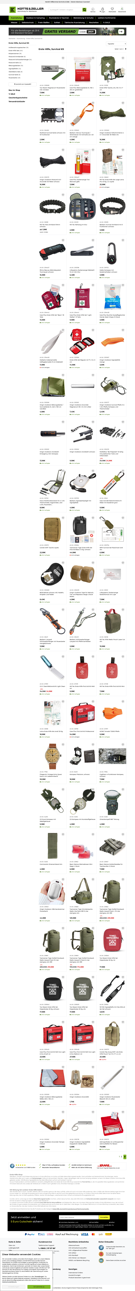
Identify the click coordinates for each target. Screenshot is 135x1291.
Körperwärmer (15, 53)
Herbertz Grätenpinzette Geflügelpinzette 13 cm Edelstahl (51, 361)
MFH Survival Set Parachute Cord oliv (111, 548)
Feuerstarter (14, 78)
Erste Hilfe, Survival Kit (19, 43)
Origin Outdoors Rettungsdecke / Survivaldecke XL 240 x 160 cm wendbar (51, 407)
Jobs (10, 1250)
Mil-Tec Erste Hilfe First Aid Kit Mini (112, 686)
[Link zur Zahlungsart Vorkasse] (100, 1234)
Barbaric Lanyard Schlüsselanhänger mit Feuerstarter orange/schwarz (52, 641)
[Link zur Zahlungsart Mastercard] (93, 1234)
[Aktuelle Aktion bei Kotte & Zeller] (67, 31)
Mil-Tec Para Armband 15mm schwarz (50, 225)
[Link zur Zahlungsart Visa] (84, 1234)
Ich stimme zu (39, 1287)
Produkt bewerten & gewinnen (79, 1277)
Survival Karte (14, 74)
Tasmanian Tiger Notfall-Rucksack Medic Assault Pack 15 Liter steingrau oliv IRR (52, 960)
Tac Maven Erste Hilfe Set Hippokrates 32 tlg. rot (109, 959)
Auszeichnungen (75, 1275)
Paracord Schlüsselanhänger (20, 59)
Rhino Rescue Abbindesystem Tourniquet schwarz (50, 271)
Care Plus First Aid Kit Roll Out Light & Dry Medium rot (82, 1053)
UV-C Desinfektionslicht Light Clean (52, 686)
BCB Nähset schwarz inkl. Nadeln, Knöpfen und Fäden (52, 593)
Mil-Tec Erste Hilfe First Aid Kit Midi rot (82, 687)
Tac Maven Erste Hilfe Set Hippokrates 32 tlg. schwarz (49, 1008)
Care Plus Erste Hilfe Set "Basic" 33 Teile (52, 316)
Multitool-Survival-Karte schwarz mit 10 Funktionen (52, 134)
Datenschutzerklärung (9, 1282)
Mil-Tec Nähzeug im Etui (78, 224)
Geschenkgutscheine (18, 98)
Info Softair (72, 1253)
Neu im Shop (14, 90)
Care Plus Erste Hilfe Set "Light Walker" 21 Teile (80, 316)
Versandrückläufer (17, 102)
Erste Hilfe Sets (16, 50)
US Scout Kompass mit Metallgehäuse (48, 820)
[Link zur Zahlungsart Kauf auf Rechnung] (66, 1234)
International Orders (76, 1272)
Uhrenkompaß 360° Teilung (109, 819)
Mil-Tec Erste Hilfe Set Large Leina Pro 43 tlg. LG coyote (112, 180)
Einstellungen (13, 1287)
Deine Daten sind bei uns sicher (116, 1260)
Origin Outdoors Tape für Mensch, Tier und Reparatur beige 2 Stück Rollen (82, 594)
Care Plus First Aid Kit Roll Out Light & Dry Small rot (52, 1053)
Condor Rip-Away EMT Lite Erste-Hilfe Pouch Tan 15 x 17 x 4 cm (111, 1053)
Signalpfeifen (15, 68)
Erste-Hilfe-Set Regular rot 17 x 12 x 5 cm (82, 361)
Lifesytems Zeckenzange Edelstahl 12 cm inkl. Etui (82, 271)
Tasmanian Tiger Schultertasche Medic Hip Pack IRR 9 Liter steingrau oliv (81, 911)
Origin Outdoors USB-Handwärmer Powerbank (52, 910)
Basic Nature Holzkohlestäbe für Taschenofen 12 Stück (111, 865)
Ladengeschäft (14, 1248)
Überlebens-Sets (15, 72)
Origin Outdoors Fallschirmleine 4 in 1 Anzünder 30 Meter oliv (112, 134)
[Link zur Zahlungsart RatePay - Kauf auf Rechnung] (50, 1234)
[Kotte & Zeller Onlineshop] (26, 9)
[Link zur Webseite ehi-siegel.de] (101, 1254)
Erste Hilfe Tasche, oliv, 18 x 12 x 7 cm (111, 89)
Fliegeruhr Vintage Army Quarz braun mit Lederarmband (51, 775)
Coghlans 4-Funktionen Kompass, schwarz (112, 775)
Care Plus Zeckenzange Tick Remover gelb (80, 180)
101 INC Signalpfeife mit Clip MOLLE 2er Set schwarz (112, 1008)
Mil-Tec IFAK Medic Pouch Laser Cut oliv (112, 640)
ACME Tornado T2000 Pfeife (109, 731)
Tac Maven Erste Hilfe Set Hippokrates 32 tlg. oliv (79, 1008)
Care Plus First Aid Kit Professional (82, 731)
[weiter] (125, 49)
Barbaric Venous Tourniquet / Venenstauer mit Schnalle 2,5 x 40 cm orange (82, 135)
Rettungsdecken (16, 65)
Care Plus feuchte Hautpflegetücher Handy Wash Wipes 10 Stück (112, 316)
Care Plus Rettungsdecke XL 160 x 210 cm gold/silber (82, 89)
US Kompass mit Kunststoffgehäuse (82, 819)
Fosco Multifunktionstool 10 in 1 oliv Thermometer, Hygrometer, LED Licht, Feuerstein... (52, 502)
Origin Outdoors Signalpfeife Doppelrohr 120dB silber (80, 1143)
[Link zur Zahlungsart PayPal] (29, 1234)
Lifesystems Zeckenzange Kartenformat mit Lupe (109, 593)
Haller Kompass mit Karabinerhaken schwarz (108, 271)
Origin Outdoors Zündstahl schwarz (82, 452)
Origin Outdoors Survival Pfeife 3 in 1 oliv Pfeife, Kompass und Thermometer (112, 407)
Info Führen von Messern (77, 1258)
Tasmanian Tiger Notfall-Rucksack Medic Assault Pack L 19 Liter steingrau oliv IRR (112, 911)
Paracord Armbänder (17, 56)
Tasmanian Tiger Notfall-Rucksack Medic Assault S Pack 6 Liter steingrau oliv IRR (82, 960)
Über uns (12, 1245)
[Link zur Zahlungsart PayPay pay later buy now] (41, 1234)
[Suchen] (84, 10)
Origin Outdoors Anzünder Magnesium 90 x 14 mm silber (80, 406)
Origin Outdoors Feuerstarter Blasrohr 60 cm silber (110, 1098)
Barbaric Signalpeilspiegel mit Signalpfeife (80, 502)
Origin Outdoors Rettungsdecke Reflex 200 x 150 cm (51, 1098)
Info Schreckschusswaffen (78, 1248)
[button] (16, 18)
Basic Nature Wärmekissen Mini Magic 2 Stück (81, 865)
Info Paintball (73, 1255)
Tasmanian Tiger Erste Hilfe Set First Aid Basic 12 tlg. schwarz (81, 548)
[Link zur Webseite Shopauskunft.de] (101, 1247)
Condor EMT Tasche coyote (49, 547)
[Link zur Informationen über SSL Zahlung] (101, 1260)
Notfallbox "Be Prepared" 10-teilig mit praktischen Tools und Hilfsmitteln (111, 454)
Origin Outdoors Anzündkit (79, 1097)
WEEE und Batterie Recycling (79, 1260)
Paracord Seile (15, 62)
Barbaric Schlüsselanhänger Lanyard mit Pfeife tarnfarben (80, 640)
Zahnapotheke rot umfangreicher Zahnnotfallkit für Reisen (111, 1143)
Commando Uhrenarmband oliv (51, 864)
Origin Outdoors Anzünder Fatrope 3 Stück (52, 1143)
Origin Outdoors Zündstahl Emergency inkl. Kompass (49, 453)
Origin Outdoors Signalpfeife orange (110, 361)
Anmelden (105, 1217)
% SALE (12, 94)
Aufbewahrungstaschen (18, 47)
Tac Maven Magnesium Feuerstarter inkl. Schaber (52, 89)
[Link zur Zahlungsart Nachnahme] (108, 1234)
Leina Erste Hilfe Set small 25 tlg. (51, 731)
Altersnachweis (74, 1245)
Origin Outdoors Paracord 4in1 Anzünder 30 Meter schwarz (50, 180)
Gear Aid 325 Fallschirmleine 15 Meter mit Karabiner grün (110, 502)
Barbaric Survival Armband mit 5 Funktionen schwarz (111, 225)
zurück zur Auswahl (23, 84)
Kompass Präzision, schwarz (80, 774)
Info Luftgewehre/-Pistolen (78, 1250)
